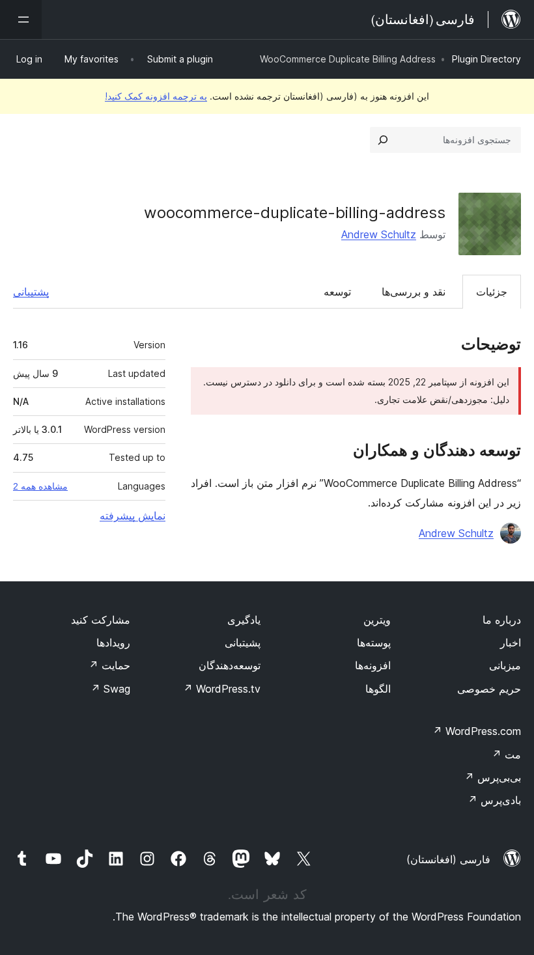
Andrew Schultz (378, 234)
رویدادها (113, 642)
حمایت (109, 665)
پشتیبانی (31, 291)
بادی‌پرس (494, 800)
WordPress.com (476, 731)
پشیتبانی (242, 642)
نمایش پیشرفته (132, 515)
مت (506, 754)
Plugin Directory (486, 58)
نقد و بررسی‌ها (413, 291)
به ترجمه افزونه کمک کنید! (156, 96)
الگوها (378, 688)
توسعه (337, 291)
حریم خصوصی (489, 688)
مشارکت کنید (100, 619)
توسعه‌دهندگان (229, 665)
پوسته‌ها (374, 642)
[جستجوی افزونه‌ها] (383, 140)
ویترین (377, 619)
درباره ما (502, 619)
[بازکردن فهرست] (21, 19)
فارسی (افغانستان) (448, 859)
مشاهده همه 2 (40, 486)
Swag (110, 688)
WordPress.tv (221, 688)
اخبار (510, 642)
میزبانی (505, 665)
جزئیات (491, 291)
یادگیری (243, 619)
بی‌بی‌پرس (492, 777)
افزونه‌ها (373, 665)
